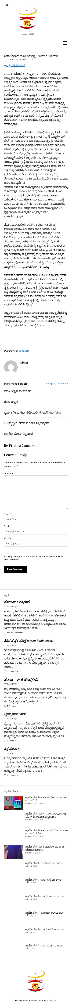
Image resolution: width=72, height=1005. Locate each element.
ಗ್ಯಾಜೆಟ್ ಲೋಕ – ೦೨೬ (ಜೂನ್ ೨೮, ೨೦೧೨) (44, 896)
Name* (7, 514)
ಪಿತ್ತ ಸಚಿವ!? (11, 748)
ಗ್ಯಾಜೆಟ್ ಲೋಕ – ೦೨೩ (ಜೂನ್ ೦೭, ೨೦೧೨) (44, 945)
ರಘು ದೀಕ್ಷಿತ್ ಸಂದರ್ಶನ (17, 391)
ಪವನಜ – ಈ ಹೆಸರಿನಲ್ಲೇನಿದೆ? (21, 679)
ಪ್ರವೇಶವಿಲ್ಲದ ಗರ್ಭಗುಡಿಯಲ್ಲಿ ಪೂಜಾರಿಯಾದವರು (32, 412)
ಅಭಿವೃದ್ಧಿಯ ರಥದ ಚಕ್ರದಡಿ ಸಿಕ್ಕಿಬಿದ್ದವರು (27, 423)
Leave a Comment (14, 632)
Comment (8, 473)
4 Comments (12, 775)
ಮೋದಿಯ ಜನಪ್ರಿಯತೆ (17, 602)
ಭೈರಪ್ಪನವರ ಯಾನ (15, 714)
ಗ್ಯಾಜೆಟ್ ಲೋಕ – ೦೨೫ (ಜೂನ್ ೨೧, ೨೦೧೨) (44, 912)
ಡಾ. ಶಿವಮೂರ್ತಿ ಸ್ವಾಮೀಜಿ (18, 434)
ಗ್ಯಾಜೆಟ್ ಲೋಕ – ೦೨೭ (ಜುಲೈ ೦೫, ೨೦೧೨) (43, 879)
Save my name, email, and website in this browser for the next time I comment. (33, 558)
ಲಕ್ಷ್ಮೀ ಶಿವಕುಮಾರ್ (15, 65)
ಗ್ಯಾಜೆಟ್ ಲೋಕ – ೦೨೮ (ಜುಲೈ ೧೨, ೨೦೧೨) (43, 863)
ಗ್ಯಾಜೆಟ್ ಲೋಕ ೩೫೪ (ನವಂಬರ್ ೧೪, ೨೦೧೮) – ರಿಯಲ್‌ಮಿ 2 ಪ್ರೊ (46, 832)
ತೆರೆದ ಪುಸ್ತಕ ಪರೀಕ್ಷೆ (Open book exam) (28, 640)
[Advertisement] (24, 337)
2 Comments (12, 671)
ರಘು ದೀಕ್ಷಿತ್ (11, 402)
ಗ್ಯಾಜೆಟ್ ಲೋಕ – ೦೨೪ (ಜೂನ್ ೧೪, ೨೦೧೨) (44, 929)
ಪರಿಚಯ (24, 351)
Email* (7, 526)
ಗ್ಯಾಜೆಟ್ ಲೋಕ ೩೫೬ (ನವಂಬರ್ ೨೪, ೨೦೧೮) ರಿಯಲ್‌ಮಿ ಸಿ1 (45, 799)
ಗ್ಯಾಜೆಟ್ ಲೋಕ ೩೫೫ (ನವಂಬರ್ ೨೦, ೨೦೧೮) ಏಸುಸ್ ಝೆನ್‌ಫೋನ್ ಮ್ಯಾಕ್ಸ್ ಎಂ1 (45, 815)
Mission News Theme (25, 1000)
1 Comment (11, 740)
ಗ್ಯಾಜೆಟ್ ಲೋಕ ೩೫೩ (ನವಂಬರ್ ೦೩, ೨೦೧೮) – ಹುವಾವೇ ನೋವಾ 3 (46, 848)
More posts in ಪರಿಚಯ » (57, 383)
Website (8, 538)
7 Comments (12, 706)
